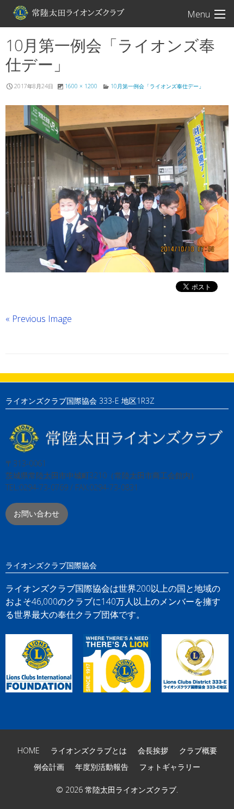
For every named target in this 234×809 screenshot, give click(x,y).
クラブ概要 (198, 750)
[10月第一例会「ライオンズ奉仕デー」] (117, 189)
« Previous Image (38, 319)
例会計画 (49, 767)
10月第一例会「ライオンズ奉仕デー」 (157, 86)
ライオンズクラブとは (89, 750)
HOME (28, 750)
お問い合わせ (36, 513)
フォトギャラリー (169, 767)
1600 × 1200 (81, 86)
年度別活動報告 (101, 767)
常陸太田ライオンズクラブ (68, 12)
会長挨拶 (153, 750)
